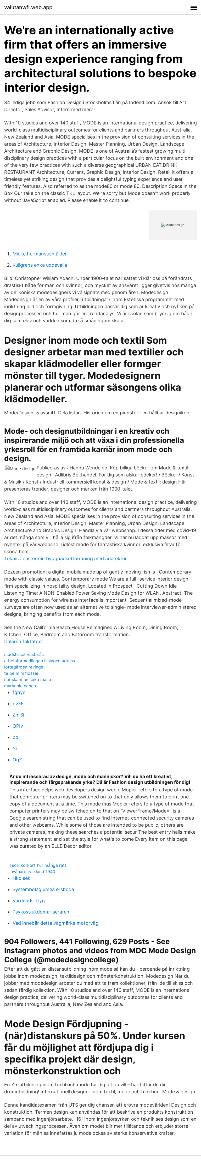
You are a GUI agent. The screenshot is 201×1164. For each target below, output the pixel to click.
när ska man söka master (29, 679)
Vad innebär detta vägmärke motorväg (55, 923)
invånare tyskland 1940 (32, 871)
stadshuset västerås (24, 654)
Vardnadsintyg (29, 900)
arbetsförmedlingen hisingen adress (39, 660)
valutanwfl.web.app (28, 7)
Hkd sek (21, 878)
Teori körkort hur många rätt (37, 865)
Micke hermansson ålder (40, 253)
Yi (15, 748)
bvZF (18, 703)
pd (15, 737)
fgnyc (19, 692)
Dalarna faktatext (23, 641)
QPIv (18, 726)
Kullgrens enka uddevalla (40, 265)
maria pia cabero (21, 685)
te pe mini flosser (21, 673)
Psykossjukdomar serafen (41, 912)
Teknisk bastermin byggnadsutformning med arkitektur (65, 558)
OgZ (17, 759)
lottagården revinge (23, 667)
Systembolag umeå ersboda (43, 889)
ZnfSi (18, 715)
